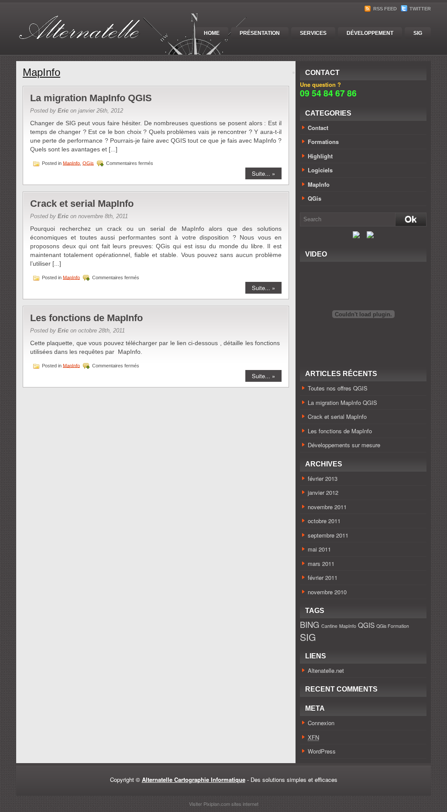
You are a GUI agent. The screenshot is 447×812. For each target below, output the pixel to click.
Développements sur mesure (344, 445)
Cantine (329, 626)
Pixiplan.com (216, 803)
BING (310, 624)
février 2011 (322, 577)
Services (313, 33)
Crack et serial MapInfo (82, 203)
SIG (417, 33)
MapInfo (71, 162)
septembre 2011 (328, 535)
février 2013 (322, 478)
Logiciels (320, 170)
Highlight (320, 156)
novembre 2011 (327, 507)
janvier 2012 (323, 492)
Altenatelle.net (326, 670)
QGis (88, 162)
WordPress (322, 751)
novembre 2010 (327, 592)
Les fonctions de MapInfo (86, 317)
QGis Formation (392, 626)
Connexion (321, 723)
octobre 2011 (324, 521)
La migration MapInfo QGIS (91, 98)
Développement (370, 33)
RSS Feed (384, 8)
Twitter (419, 8)
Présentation (260, 33)
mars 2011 (321, 563)
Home (212, 33)
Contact (318, 127)
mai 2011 (319, 549)
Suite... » (263, 173)
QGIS (366, 625)
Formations (323, 141)
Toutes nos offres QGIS (338, 388)
